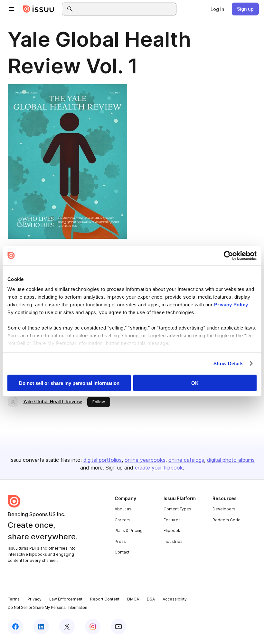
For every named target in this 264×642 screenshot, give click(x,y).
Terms (14, 599)
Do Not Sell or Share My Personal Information (47, 607)
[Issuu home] (39, 9)
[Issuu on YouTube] (118, 626)
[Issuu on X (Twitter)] (67, 626)
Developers (223, 509)
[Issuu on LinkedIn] (41, 626)
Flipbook (172, 530)
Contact (122, 552)
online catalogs (186, 460)
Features (172, 519)
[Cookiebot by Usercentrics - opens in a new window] (228, 255)
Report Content (104, 599)
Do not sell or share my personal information (69, 383)
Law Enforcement (65, 599)
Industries (173, 541)
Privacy (34, 599)
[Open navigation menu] (11, 9)
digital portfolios (102, 460)
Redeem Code (226, 519)
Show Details (228, 363)
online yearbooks (145, 460)
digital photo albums (231, 460)
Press (120, 541)
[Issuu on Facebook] (15, 626)
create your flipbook (159, 467)
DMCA (133, 599)
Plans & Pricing (129, 530)
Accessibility (175, 599)
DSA (151, 599)
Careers (122, 519)
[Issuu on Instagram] (92, 626)
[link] (217, 9)
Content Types (177, 509)
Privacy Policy (231, 304)
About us (123, 509)
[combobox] (125, 9)
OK (195, 383)
